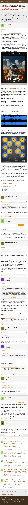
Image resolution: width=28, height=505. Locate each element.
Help (21, 499)
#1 (26, 29)
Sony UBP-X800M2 (10, 318)
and (7, 216)
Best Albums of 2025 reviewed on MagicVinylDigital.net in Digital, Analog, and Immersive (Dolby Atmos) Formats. (15, 462)
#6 (26, 332)
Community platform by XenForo (11, 501)
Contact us (3, 499)
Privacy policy (16, 499)
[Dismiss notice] (26, 5)
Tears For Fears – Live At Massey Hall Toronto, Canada (13, 185)
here (17, 8)
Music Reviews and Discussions (15, 447)
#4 (26, 247)
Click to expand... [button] (14, 297)
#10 (26, 427)
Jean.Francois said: (5, 204)
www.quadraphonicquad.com (8, 387)
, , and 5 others (11, 193)
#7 (26, 350)
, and (13, 324)
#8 (26, 382)
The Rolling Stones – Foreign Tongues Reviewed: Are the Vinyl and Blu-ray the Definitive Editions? (14, 453)
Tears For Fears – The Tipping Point (9, 183)
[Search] (26, 1)
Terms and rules (9, 499)
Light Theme (4, 497)
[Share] (25, 29)
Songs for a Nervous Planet (15, 33)
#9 (26, 402)
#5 (26, 283)
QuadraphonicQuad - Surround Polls (9, 367)
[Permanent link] (13, 310)
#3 (26, 225)
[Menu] (1, 1)
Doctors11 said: (5, 335)
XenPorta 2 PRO (4, 503)
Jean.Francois (4, 21)
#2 (26, 201)
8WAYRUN (15, 503)
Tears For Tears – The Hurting (7, 186)
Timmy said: (4, 227)
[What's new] (23, 1)
